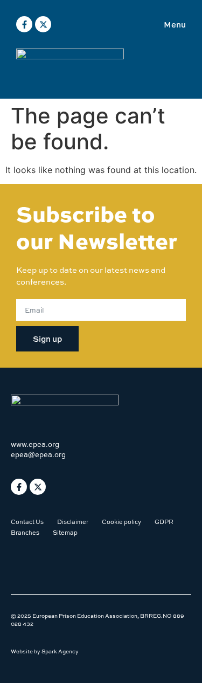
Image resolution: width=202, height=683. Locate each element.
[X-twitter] (43, 24)
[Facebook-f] (24, 24)
